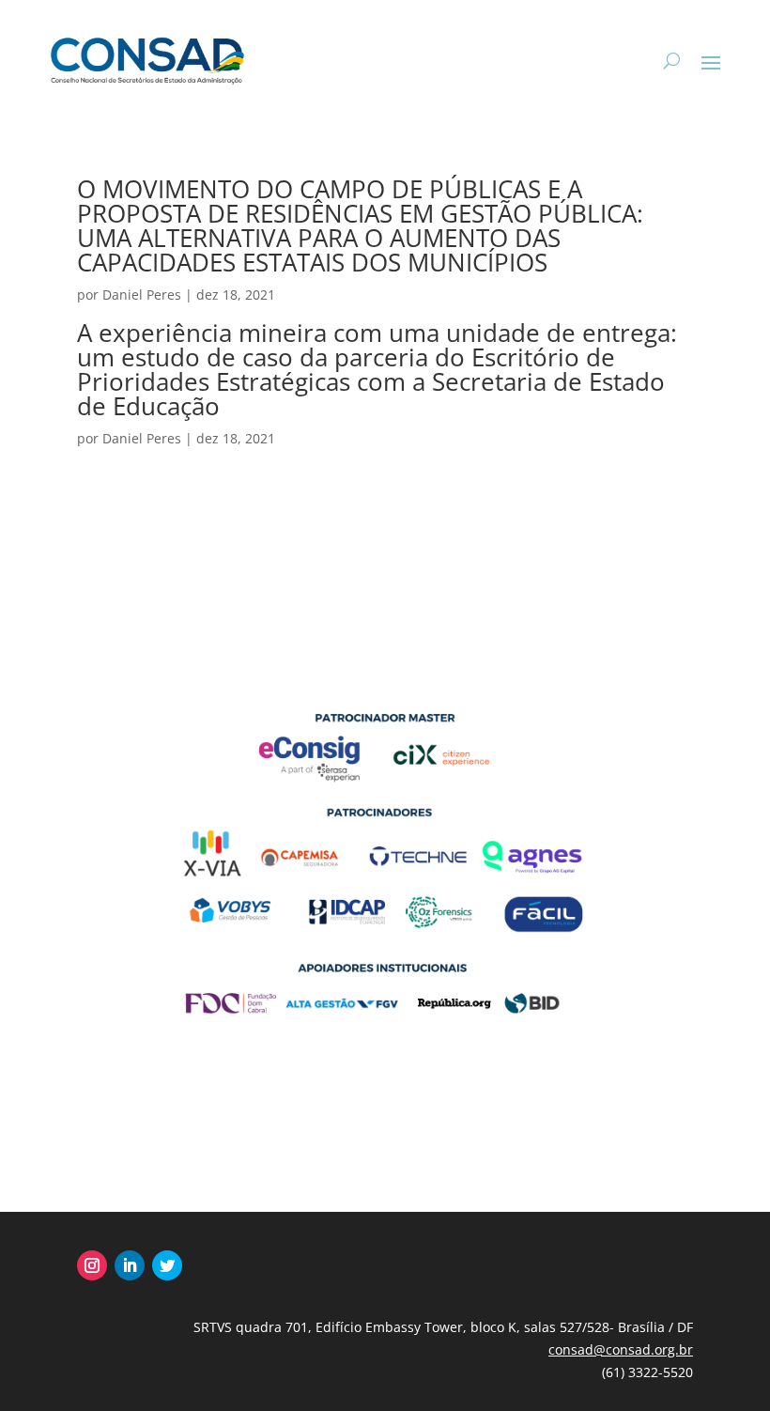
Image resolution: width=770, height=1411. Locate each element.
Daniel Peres (141, 294)
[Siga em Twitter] (167, 1265)
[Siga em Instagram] (92, 1265)
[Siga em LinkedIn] (130, 1265)
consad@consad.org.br (620, 1349)
